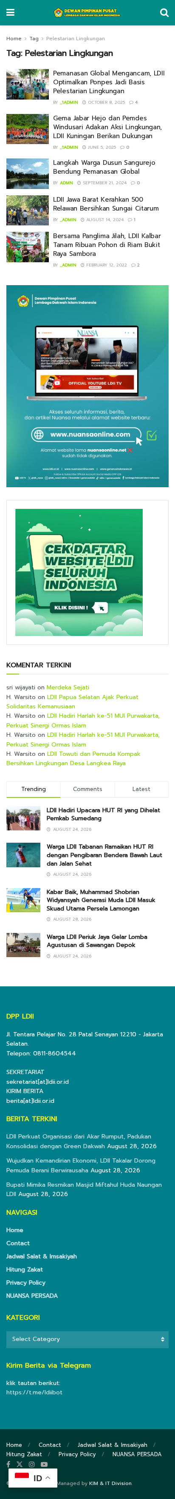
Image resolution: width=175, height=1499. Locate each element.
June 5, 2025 (101, 147)
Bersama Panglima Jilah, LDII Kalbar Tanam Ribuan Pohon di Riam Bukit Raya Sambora (107, 244)
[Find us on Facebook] (8, 1465)
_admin (68, 220)
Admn (66, 183)
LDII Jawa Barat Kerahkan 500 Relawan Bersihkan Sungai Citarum (105, 204)
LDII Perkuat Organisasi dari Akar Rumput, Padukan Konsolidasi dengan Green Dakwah (78, 1141)
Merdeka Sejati (68, 687)
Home (14, 38)
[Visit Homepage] (87, 13)
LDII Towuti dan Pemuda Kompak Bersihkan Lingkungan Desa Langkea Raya (73, 759)
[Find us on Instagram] (32, 1465)
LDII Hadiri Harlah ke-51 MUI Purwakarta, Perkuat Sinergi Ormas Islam (83, 720)
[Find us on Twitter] (19, 1465)
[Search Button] (164, 12)
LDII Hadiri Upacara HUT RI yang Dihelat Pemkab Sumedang (103, 814)
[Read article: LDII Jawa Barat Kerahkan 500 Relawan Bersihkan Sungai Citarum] (27, 210)
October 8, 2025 (105, 102)
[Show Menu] (10, 12)
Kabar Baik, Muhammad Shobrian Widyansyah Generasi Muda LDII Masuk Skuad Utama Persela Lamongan (101, 900)
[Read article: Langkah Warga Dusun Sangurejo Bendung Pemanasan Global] (27, 173)
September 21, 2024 (104, 183)
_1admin (69, 102)
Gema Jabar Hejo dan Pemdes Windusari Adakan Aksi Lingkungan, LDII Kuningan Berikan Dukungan (107, 127)
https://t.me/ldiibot (34, 1392)
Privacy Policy (25, 1282)
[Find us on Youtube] (44, 1465)
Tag (34, 38)
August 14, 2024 (104, 220)
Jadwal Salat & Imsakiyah (41, 1256)
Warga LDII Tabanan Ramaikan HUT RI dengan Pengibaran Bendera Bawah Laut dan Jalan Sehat (104, 855)
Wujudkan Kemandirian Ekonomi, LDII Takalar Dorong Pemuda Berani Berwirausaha (80, 1165)
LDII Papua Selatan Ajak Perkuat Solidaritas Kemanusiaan (72, 702)
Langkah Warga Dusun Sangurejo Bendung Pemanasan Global (104, 167)
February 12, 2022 (106, 265)
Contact (18, 1243)
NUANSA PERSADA (32, 1295)
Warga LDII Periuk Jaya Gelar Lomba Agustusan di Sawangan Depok (97, 941)
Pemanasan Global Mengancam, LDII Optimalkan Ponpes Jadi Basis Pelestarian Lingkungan (108, 82)
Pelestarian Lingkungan (75, 38)
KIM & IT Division (110, 1483)
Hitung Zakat (24, 1269)
